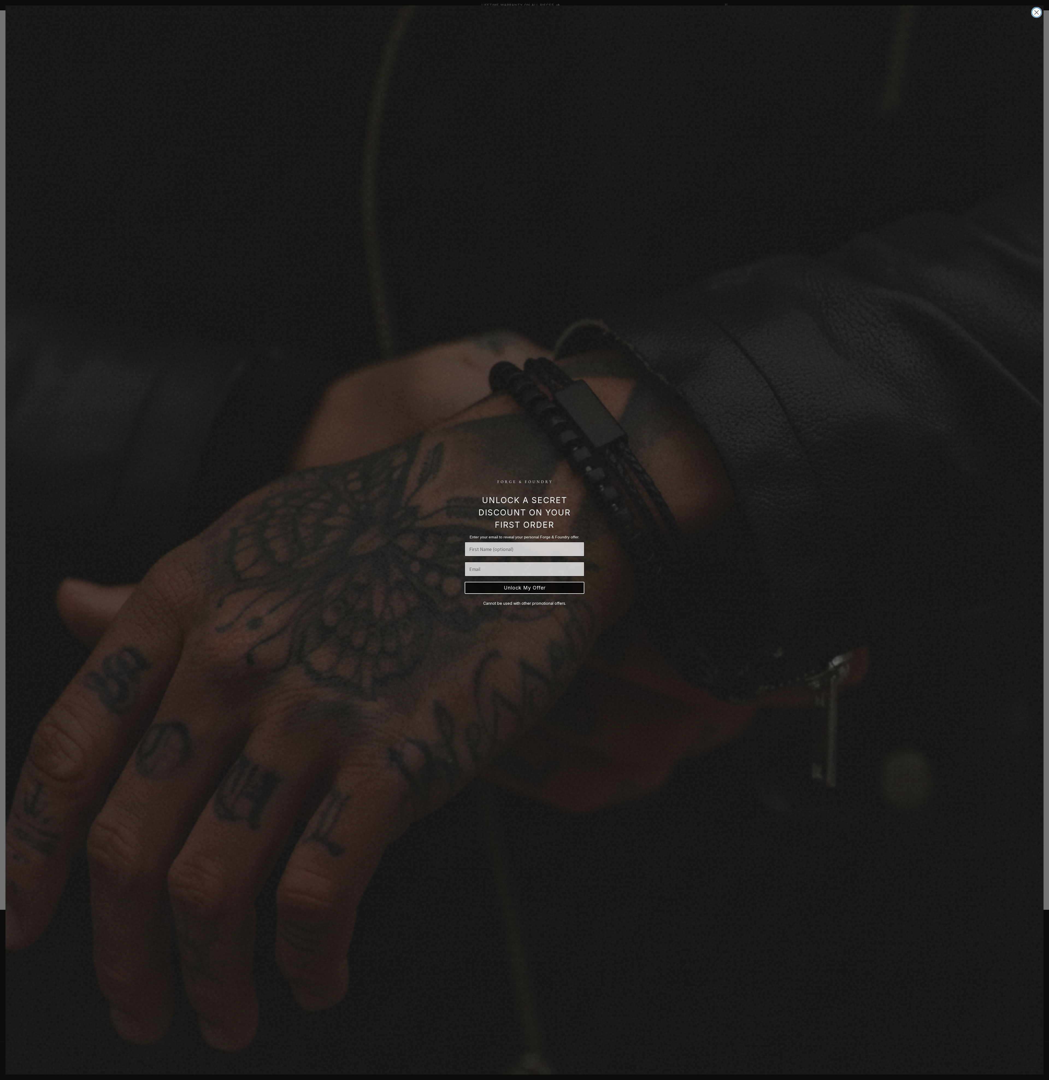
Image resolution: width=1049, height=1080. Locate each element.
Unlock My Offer (525, 588)
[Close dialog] (1036, 12)
